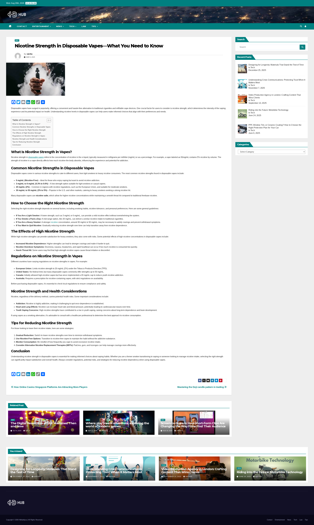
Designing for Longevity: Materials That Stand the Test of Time (43, 470)
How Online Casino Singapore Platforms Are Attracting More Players (50, 387)
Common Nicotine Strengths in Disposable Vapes (31, 127)
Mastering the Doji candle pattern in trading (200, 387)
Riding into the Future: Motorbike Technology (270, 472)
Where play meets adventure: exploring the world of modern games (117, 424)
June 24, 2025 (245, 476)
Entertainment (41, 26)
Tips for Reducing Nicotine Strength (26, 142)
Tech (72, 26)
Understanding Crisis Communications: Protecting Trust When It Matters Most (114, 470)
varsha (29, 54)
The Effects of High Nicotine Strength (26, 133)
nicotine (54, 222)
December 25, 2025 (21, 476)
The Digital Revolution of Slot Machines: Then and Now (43, 424)
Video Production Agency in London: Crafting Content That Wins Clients (193, 470)
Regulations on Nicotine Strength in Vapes (28, 136)
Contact (22, 26)
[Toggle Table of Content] (47, 120)
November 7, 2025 (96, 476)
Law (84, 26)
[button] (301, 26)
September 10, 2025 (173, 476)
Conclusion (16, 145)
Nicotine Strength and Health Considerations (29, 139)
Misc (17, 40)
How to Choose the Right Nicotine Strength (29, 130)
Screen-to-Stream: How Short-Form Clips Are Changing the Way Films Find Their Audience (193, 424)
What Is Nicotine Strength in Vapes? (26, 124)
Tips (94, 26)
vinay (28, 431)
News (59, 26)
